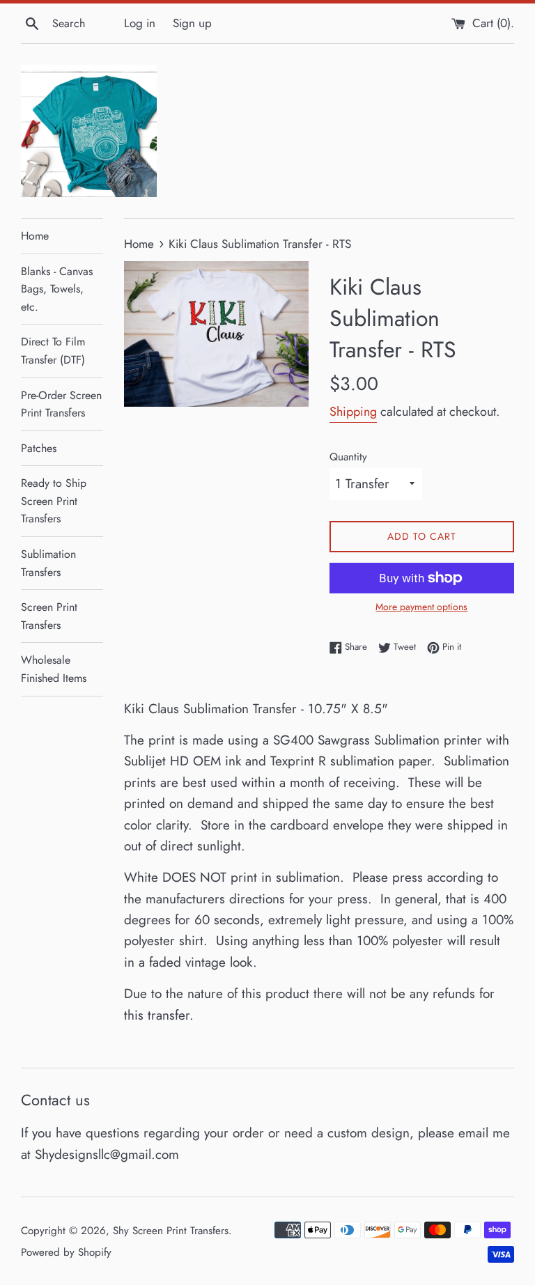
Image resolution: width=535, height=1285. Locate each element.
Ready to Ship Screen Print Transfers (53, 501)
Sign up (192, 23)
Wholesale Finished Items (53, 669)
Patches (38, 448)
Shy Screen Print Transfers (170, 1230)
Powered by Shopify (66, 1252)
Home (35, 236)
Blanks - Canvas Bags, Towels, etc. (57, 289)
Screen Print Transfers (49, 616)
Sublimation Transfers (48, 563)
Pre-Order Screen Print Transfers (61, 404)
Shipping (353, 412)
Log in (139, 23)
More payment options (421, 607)
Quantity (348, 457)
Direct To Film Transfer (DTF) (53, 351)
